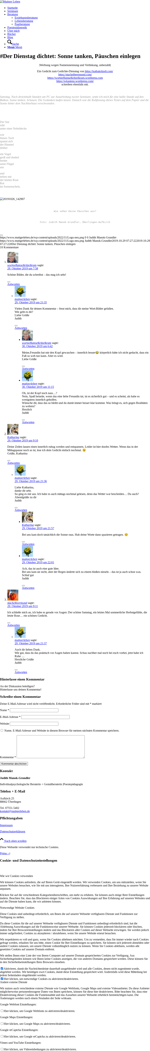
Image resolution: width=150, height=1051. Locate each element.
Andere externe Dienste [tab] (13, 982)
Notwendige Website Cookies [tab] (17, 907)
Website (4, 723)
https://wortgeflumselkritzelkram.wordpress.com (75, 77)
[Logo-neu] (10, 1)
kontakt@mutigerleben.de (15, 811)
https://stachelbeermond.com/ (75, 74)
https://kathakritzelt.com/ (99, 71)
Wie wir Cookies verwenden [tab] (16, 876)
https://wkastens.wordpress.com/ (75, 81)
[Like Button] (1, 235)
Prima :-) (5, 853)
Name (4, 710)
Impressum (6, 825)
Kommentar (8, 757)
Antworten (13, 284)
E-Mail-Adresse (10, 716)
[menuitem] (78, 7)
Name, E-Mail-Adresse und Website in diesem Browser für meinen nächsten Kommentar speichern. (61, 730)
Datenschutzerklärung (12, 831)
